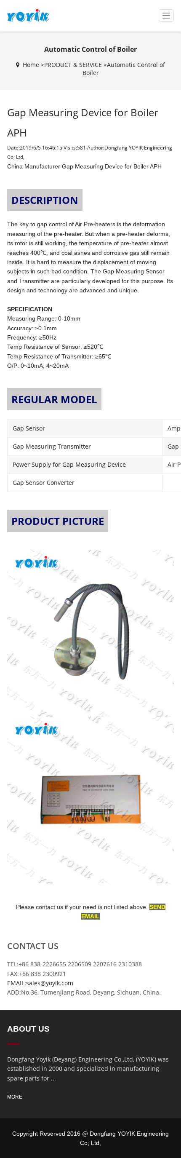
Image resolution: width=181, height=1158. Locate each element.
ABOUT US (28, 1028)
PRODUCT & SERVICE (73, 65)
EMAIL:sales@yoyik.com (40, 983)
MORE (14, 1097)
